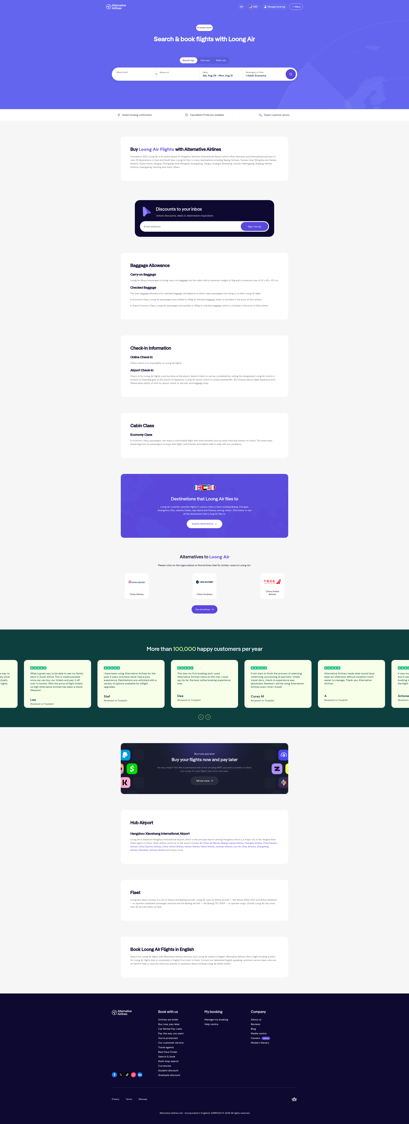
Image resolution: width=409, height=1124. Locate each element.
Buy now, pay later (169, 1024)
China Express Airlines (150, 846)
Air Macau (215, 843)
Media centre (258, 1033)
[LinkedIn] (140, 1076)
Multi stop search (168, 1061)
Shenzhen (144, 850)
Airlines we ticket (168, 1019)
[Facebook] (114, 1076)
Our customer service (171, 1042)
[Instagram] (133, 1076)
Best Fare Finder (167, 1052)
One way (205, 60)
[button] (241, 7)
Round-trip (188, 60)
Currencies (164, 1066)
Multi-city (221, 60)
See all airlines (202, 609)
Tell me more (202, 780)
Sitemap (143, 1099)
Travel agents (166, 1047)
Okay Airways (249, 846)
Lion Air (237, 846)
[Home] (116, 7)
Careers (255, 1038)
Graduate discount (169, 1075)
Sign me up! (254, 226)
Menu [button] (298, 6)
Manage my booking (216, 1019)
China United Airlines (173, 846)
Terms (129, 1099)
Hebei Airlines (208, 846)
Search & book (166, 1056)
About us (256, 1019)
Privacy (115, 1099)
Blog (253, 1028)
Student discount (168, 1070)
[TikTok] (127, 1076)
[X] (120, 1076)
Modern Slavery (260, 1042)
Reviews (255, 1024)
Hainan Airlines (192, 846)
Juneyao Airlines (223, 846)
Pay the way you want (171, 1033)
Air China (204, 843)
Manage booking (276, 6)
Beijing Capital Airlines (232, 843)
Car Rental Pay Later (170, 1028)
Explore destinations (202, 523)
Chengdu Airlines (253, 843)
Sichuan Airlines (158, 850)
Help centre (211, 1024)
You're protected (168, 1038)
